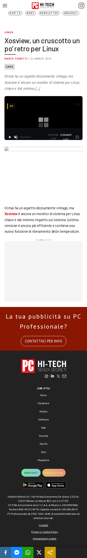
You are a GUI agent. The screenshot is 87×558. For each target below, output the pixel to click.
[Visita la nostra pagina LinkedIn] (52, 376)
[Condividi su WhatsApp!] (27, 552)
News (30, 13)
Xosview (10, 213)
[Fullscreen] (77, 137)
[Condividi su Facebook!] (5, 552)
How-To (15, 13)
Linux (8, 32)
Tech (43, 452)
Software (43, 419)
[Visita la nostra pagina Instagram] (46, 376)
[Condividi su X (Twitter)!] (39, 552)
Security (43, 435)
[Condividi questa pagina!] (50, 552)
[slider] (25, 137)
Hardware (43, 403)
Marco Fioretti (16, 58)
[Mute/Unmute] (16, 137)
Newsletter (49, 13)
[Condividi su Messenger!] (16, 552)
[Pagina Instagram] (81, 5)
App (43, 427)
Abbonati (71, 13)
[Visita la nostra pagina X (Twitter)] (58, 376)
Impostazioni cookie (44, 538)
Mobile (43, 411)
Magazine (43, 460)
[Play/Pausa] (9, 137)
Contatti (43, 525)
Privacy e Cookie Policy (44, 531)
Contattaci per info (43, 341)
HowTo (44, 443)
